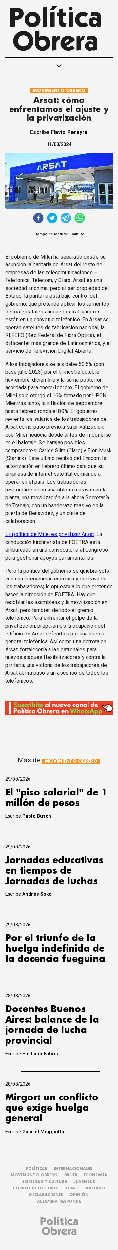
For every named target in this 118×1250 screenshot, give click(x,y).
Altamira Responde (59, 1201)
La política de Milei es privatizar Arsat (49, 534)
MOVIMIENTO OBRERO (59, 90)
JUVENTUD (85, 1182)
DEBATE (71, 1188)
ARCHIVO (95, 1188)
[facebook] (38, 219)
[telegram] (66, 219)
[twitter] (52, 219)
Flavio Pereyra (69, 132)
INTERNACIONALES (73, 1168)
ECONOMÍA (95, 1175)
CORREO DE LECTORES (35, 1188)
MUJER (71, 1175)
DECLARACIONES (46, 1195)
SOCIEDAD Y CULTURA (45, 1182)
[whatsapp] (79, 219)
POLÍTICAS (36, 1168)
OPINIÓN (79, 1195)
